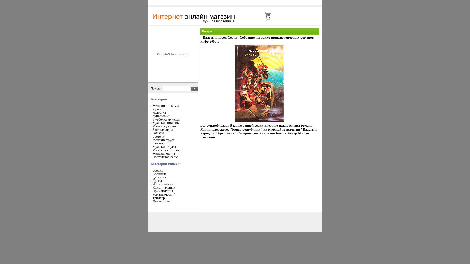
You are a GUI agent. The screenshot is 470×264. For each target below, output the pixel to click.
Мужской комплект (167, 150)
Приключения (163, 191)
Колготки (159, 112)
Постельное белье (165, 157)
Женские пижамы (166, 106)
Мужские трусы (164, 147)
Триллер (159, 198)
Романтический (164, 194)
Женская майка (164, 153)
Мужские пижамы (166, 123)
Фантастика (161, 201)
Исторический (163, 184)
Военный (159, 174)
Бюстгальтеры (163, 130)
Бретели (158, 136)
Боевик (158, 170)
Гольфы (158, 133)
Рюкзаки (159, 143)
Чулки (157, 109)
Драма (157, 181)
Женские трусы (164, 140)
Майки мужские (164, 126)
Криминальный (164, 187)
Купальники (161, 116)
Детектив (159, 177)
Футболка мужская (166, 119)
